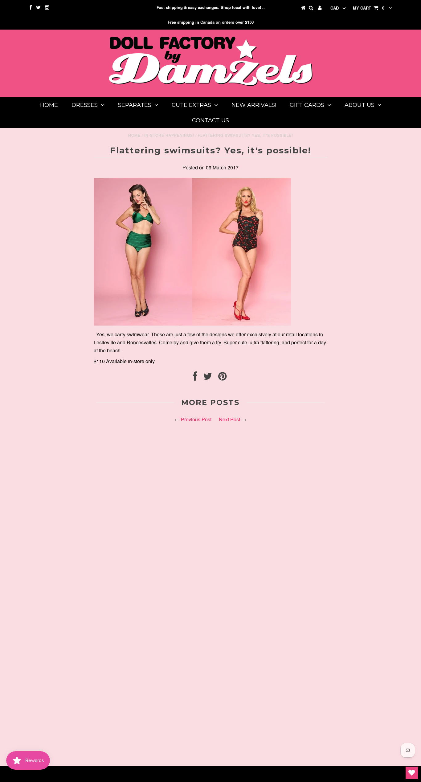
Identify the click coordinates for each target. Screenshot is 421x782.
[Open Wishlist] (412, 773)
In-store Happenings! (169, 135)
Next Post (229, 419)
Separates (134, 105)
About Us (359, 105)
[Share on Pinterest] (222, 377)
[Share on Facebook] (195, 377)
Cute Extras (191, 105)
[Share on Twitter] (207, 377)
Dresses (85, 105)
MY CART (368, 8)
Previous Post (196, 419)
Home (49, 105)
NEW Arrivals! (253, 105)
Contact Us (210, 120)
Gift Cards (307, 105)
